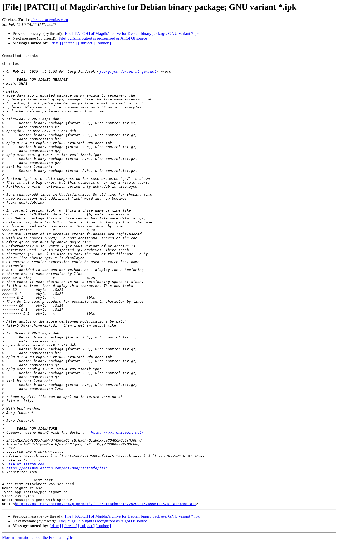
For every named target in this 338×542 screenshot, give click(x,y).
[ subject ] (86, 43)
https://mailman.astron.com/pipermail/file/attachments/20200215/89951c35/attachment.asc (105, 504)
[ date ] (55, 43)
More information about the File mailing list (38, 537)
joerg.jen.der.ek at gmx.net (127, 72)
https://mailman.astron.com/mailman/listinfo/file (57, 468)
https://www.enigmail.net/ (117, 432)
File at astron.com (25, 464)
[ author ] (103, 43)
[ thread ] (69, 43)
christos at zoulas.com (49, 19)
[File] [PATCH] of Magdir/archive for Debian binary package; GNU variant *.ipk (132, 33)
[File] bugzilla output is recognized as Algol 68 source (102, 38)
